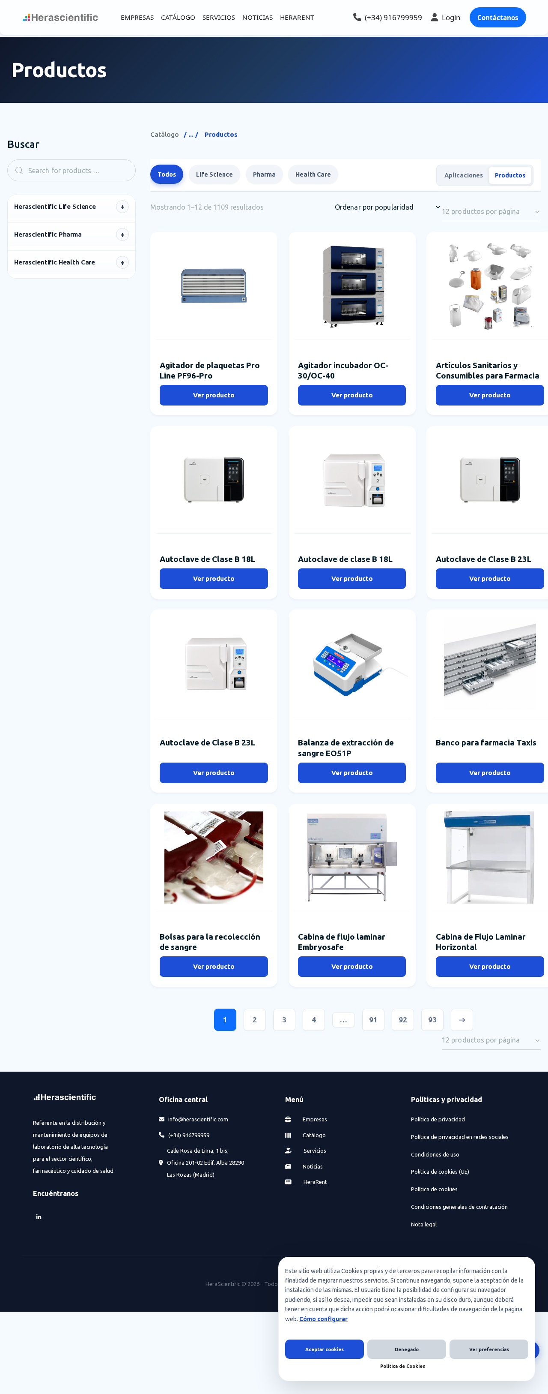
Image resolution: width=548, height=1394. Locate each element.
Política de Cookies (402, 1366)
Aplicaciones (463, 174)
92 (403, 1019)
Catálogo (164, 134)
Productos (510, 174)
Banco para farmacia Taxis (486, 742)
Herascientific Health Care (54, 262)
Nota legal (424, 1224)
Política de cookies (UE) (440, 1172)
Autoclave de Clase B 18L (207, 559)
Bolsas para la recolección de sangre (210, 942)
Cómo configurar (323, 1319)
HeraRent (314, 1182)
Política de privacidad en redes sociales (460, 1137)
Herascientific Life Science (55, 206)
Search (16, 170)
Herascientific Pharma (48, 234)
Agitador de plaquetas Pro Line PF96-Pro (210, 370)
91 (373, 1019)
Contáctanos (497, 17)
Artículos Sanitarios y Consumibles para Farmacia (487, 370)
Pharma (264, 174)
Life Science (214, 174)
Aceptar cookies (324, 1349)
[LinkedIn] (39, 1216)
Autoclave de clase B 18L (345, 559)
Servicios (314, 1151)
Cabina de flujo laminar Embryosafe (341, 942)
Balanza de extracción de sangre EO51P (346, 747)
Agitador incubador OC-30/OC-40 (343, 370)
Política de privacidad (438, 1119)
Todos (167, 174)
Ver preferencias (489, 1349)
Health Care (313, 174)
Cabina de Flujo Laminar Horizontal (481, 942)
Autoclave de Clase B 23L (483, 559)
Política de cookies (434, 1189)
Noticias (312, 1166)
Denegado (407, 1349)
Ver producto (214, 395)
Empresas (314, 1119)
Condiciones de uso (435, 1154)
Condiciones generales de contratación (459, 1207)
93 (432, 1019)
